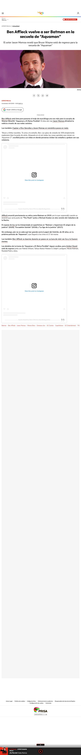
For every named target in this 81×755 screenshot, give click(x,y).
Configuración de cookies (36, 703)
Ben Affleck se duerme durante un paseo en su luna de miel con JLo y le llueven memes (40, 240)
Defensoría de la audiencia (45, 701)
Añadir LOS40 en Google (14, 110)
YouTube (34, 688)
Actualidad (15, 26)
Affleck (5, 215)
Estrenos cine (41, 325)
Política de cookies (20, 701)
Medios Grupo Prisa (40, 714)
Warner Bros (31, 325)
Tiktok (30, 688)
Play (40, 751)
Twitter (38, 95)
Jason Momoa (58, 121)
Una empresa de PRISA (40, 709)
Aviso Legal (9, 701)
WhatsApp (42, 95)
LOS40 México (40, 13)
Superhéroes (59, 325)
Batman (4, 325)
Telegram (47, 95)
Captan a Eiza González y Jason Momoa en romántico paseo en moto (40, 128)
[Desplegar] (40, 745)
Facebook (34, 95)
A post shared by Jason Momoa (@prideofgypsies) (34, 209)
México (4, 20)
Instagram (38, 688)
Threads (50, 688)
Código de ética (31, 701)
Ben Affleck (6, 118)
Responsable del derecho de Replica (65, 701)
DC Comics (50, 325)
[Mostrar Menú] (3, 13)
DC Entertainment (70, 325)
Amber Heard (71, 246)
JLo (13, 225)
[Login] (78, 13)
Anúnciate (48, 703)
